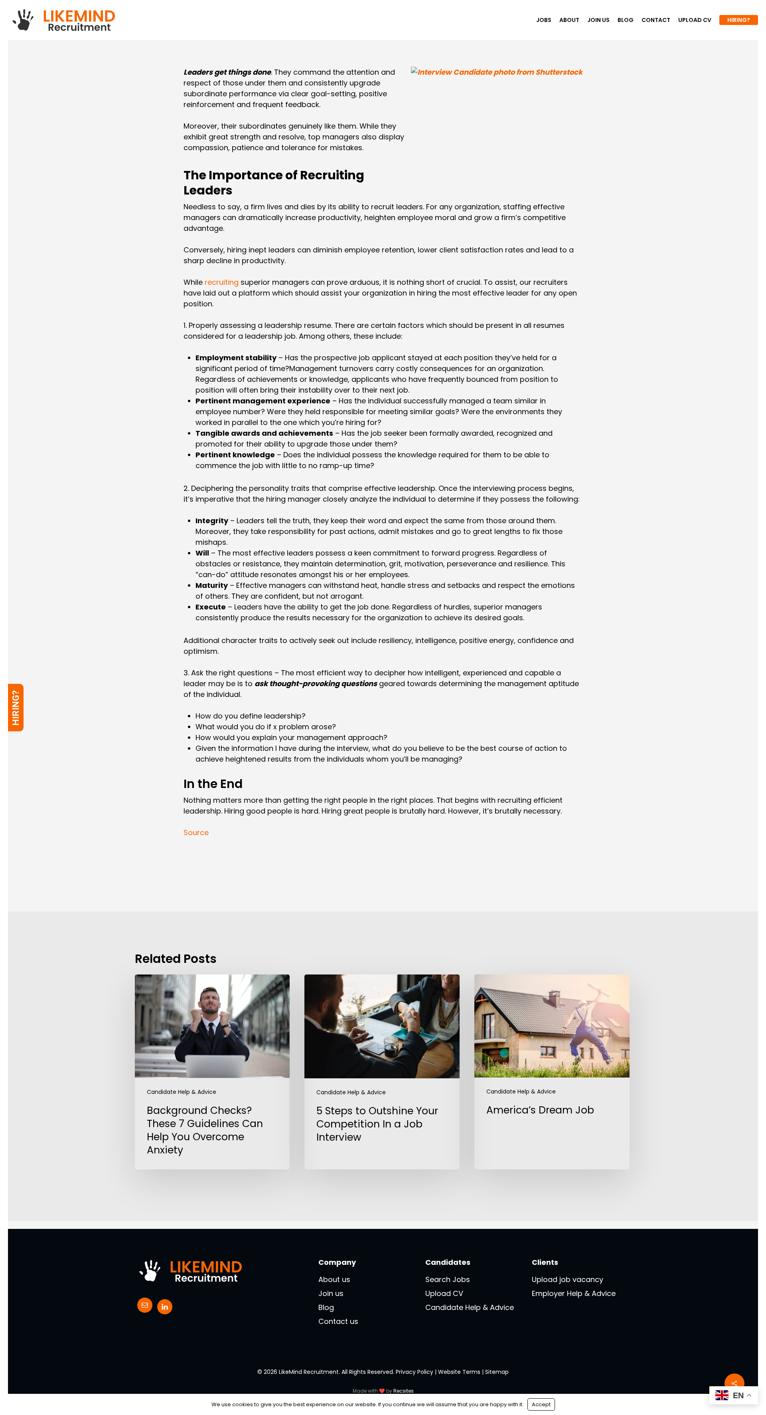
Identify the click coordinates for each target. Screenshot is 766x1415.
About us (334, 1279)
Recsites (403, 1390)
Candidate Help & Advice (181, 1092)
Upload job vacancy (567, 1279)
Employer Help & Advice (574, 1293)
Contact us (338, 1321)
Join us (331, 1293)
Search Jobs (447, 1279)
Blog (326, 1307)
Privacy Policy (414, 1372)
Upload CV (444, 1293)
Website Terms (459, 1372)
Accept (541, 1404)
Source (196, 832)
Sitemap (497, 1372)
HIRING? (16, 707)
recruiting (222, 282)
